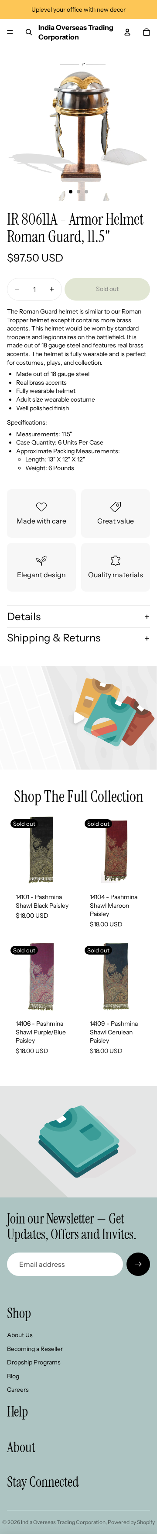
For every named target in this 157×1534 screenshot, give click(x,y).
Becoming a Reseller (35, 1349)
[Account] (127, 32)
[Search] (28, 32)
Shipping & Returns (53, 637)
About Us (20, 1335)
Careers (18, 1389)
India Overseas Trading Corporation (63, 1522)
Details (24, 616)
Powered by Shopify (131, 1522)
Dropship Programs (34, 1362)
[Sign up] (138, 1264)
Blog (13, 1376)
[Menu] (10, 32)
